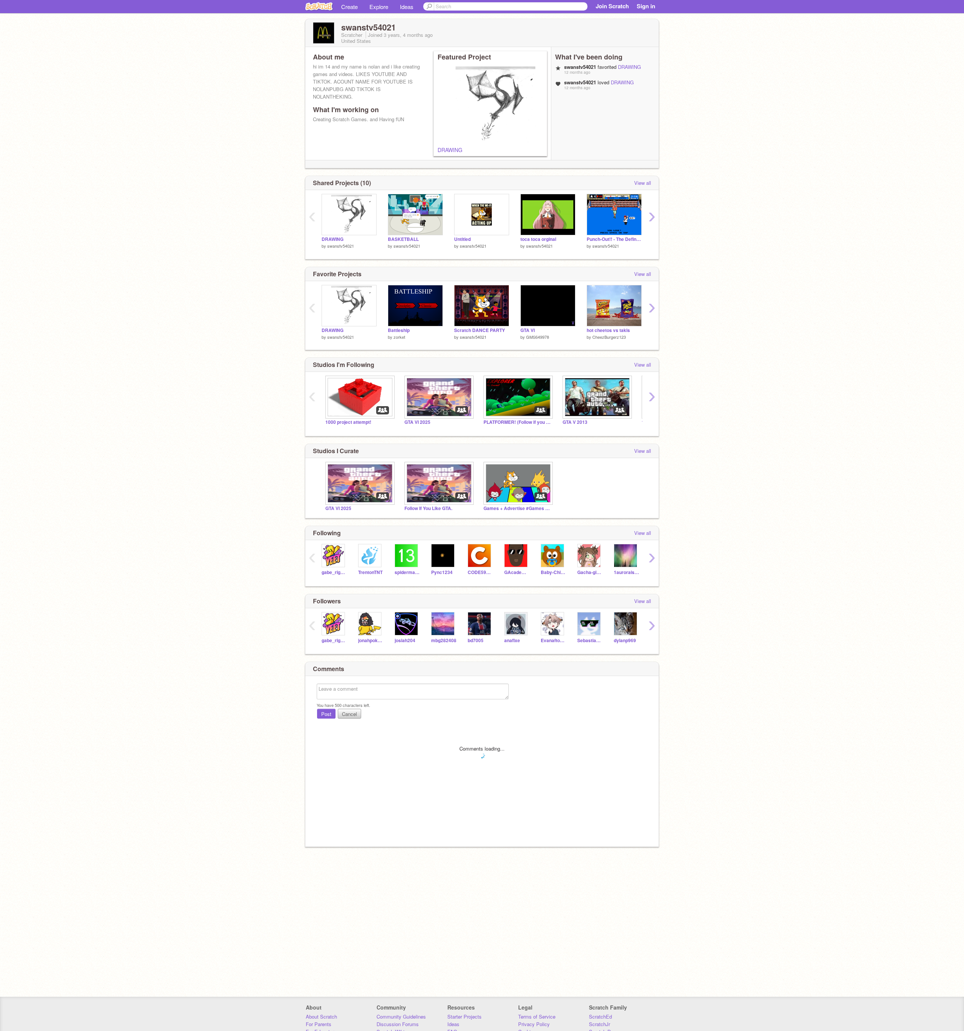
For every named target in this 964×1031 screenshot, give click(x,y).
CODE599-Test (480, 572)
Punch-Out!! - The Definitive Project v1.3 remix (614, 239)
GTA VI (527, 330)
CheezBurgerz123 (609, 337)
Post (326, 713)
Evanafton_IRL (553, 640)
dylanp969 (625, 640)
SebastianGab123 (589, 640)
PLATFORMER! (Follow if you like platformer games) (517, 422)
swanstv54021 (340, 246)
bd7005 (476, 640)
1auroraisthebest (626, 572)
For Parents (318, 1024)
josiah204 (405, 640)
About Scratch (321, 1016)
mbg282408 (443, 640)
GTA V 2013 (575, 422)
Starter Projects (464, 1016)
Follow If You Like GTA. (428, 508)
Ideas (406, 7)
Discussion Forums (398, 1024)
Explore (378, 7)
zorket (399, 337)
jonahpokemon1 (370, 640)
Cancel (349, 713)
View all (642, 182)
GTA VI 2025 (417, 422)
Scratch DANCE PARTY (479, 330)
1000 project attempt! (348, 422)
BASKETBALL (403, 239)
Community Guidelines (401, 1016)
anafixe (512, 640)
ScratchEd (600, 1016)
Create (349, 7)
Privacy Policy (534, 1024)
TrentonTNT (370, 572)
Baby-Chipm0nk (553, 572)
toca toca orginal (538, 239)
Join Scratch (612, 6)
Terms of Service (536, 1016)
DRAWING (450, 150)
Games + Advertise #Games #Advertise (517, 508)
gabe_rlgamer (334, 572)
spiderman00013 (407, 572)
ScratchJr (599, 1024)
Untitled (462, 239)
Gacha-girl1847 (589, 572)
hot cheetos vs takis (608, 330)
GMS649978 (537, 337)
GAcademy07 (516, 572)
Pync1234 (442, 572)
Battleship (399, 330)
